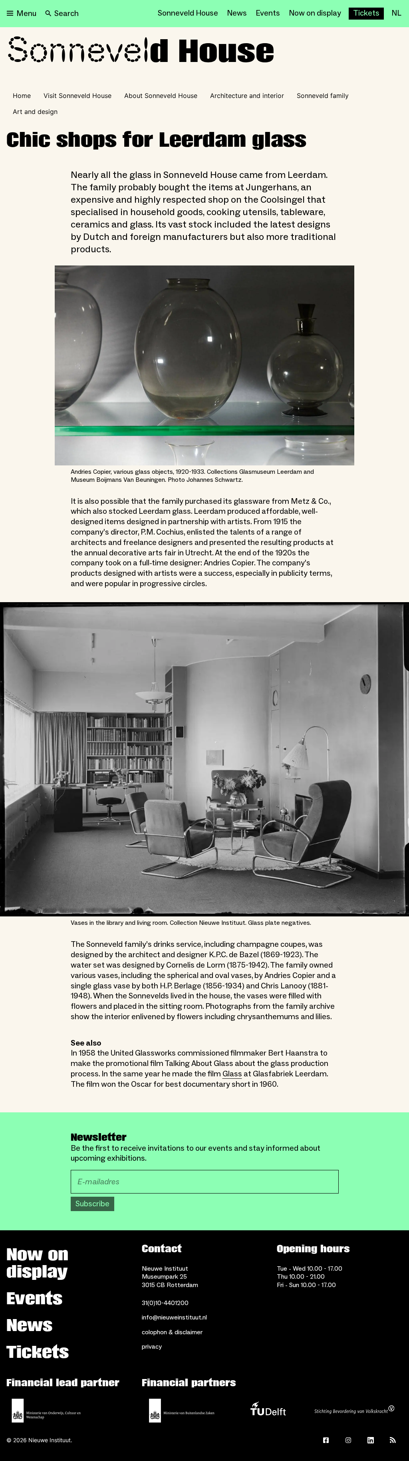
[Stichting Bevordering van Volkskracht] (354, 1411)
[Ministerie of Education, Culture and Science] (46, 1411)
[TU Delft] (268, 1411)
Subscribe (92, 1204)
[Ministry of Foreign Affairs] (182, 1411)
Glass (232, 1074)
